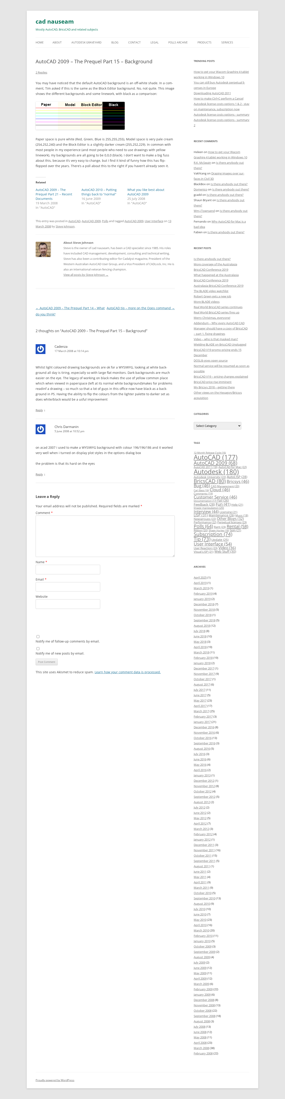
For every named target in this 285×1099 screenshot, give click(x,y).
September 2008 (204, 1016)
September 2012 (204, 797)
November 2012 (204, 786)
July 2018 (199, 631)
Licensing (228, 512)
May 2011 (200, 877)
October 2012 (203, 791)
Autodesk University (210, 477)
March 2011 (201, 888)
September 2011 (204, 861)
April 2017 (200, 706)
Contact (134, 42)
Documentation (205, 500)
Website (42, 596)
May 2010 (200, 920)
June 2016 (200, 759)
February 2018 (203, 658)
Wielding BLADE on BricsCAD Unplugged (220, 344)
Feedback (204, 504)
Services (227, 42)
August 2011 (202, 866)
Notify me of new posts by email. (60, 653)
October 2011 (203, 855)
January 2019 (202, 599)
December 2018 (204, 604)
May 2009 (200, 973)
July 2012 (199, 807)
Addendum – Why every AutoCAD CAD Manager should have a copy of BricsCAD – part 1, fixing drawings (221, 328)
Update (219, 540)
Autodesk (216, 471)
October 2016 (203, 738)
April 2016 (200, 770)
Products (204, 42)
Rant (220, 527)
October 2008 (203, 1011)
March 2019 (201, 588)
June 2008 (200, 1032)
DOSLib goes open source (211, 360)
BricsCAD (210, 481)
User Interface (154, 221)
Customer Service (215, 497)
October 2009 (203, 946)
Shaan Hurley (219, 530)
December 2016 (204, 727)
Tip (202, 539)
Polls (105, 221)
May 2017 (200, 700)
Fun (223, 504)
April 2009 (200, 978)
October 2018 (203, 615)
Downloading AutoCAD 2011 (212, 93)
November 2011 (204, 850)
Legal (155, 42)
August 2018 (202, 626)
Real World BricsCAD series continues (218, 307)
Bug (202, 485)
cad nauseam (55, 21)
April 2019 (200, 583)
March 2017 (201, 711)
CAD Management (225, 486)
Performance (205, 522)
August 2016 (202, 749)
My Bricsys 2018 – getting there (214, 387)
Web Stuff (225, 551)
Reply (39, 410)
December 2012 (204, 781)
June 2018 (200, 636)
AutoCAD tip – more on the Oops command (141, 308)
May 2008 (200, 1037)
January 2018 (202, 663)
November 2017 (204, 674)
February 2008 (203, 1053)
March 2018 (201, 652)
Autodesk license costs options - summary (221, 115)
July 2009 (199, 962)
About (57, 42)
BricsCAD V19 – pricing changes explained (221, 377)
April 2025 (200, 577)
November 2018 (204, 610)
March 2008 (201, 1048)
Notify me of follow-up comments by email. (68, 641)
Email (41, 579)
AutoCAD (74, 221)
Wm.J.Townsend (204, 211)
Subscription (213, 534)
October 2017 (203, 679)
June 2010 (200, 914)
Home (40, 42)
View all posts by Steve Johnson (85, 275)
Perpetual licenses (232, 522)
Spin (235, 530)
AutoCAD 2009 (91, 221)
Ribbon (201, 530)
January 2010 (202, 941)
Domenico (200, 189)
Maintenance (221, 515)
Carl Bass (201, 490)
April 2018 (200, 647)
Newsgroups (205, 519)
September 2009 (204, 952)
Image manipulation (209, 508)
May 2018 (200, 642)
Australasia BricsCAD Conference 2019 (218, 286)
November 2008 (204, 1005)
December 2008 (204, 1000)
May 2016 (200, 765)
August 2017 (202, 684)
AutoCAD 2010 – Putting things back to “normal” (99, 192)
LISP (201, 515)
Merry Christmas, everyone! (212, 318)
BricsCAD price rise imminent (213, 382)
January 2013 (202, 775)
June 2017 (200, 695)
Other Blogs (230, 518)
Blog (114, 42)
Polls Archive (178, 42)
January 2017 (202, 722)
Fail (223, 500)
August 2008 (202, 1021)
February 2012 (203, 834)
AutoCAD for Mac (232, 467)
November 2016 (204, 733)
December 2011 (204, 845)
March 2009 (201, 984)
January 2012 (202, 839)
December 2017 (204, 668)
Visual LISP (204, 552)
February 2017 (203, 716)
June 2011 (200, 872)
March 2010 (201, 930)
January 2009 (202, 995)
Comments (203, 493)
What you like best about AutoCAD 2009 (145, 192)
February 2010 (203, 936)
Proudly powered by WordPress (55, 1080)
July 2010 (199, 909)
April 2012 (200, 823)
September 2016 (204, 743)
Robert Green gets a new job (212, 296)
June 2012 (200, 813)
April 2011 (200, 882)
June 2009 (200, 968)
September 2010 (204, 898)
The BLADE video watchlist (211, 291)
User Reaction (206, 548)
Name (41, 562)
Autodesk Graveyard (86, 42)
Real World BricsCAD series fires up (216, 312)
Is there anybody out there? (229, 184)
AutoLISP (237, 477)
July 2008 (199, 1027)
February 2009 (203, 989)
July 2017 (199, 690)
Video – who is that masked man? (216, 339)
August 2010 (202, 904)
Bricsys (238, 481)
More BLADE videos (207, 302)
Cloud (220, 489)
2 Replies (41, 72)
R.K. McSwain (202, 163)
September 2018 (204, 620)
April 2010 (200, 925)
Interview (206, 511)
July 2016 (199, 754)
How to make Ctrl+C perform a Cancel (218, 98)
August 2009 (202, 957)
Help (237, 505)
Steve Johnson (65, 226)
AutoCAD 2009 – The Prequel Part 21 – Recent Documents (54, 194)
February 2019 (203, 593)
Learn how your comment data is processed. (128, 672)
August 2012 (202, 802)
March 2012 (201, 829)
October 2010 (203, 893)
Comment (44, 513)
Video (227, 547)
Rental (237, 526)
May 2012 (200, 818)
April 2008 (200, 1043)
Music (241, 515)
